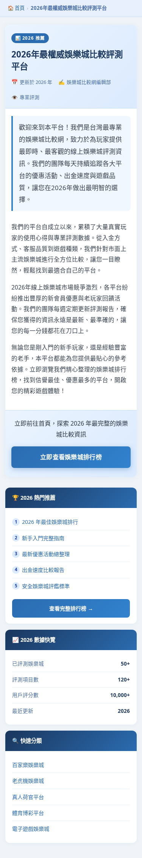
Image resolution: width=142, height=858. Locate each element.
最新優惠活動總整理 (42, 554)
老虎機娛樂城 (28, 780)
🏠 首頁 (16, 8)
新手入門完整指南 (40, 538)
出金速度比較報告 (40, 569)
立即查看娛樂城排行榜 (71, 457)
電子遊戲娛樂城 (30, 828)
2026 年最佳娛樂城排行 (46, 521)
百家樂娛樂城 (28, 764)
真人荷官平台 (28, 797)
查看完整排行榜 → (71, 608)
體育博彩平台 (28, 812)
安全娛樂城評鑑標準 (42, 586)
